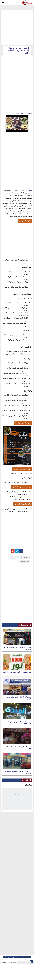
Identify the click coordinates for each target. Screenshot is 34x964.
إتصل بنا (5, 956)
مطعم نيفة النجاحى (26, 190)
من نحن (10, 956)
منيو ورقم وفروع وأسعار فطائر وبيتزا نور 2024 (17, 672)
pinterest (13, 551)
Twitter (17, 551)
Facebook (21, 551)
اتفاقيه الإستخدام (17, 956)
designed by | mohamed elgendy (9, 962)
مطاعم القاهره (14, 557)
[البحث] (10, 2)
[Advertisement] (17, 27)
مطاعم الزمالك (25, 557)
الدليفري (8, 211)
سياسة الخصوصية (26, 956)
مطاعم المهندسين (24, 561)
